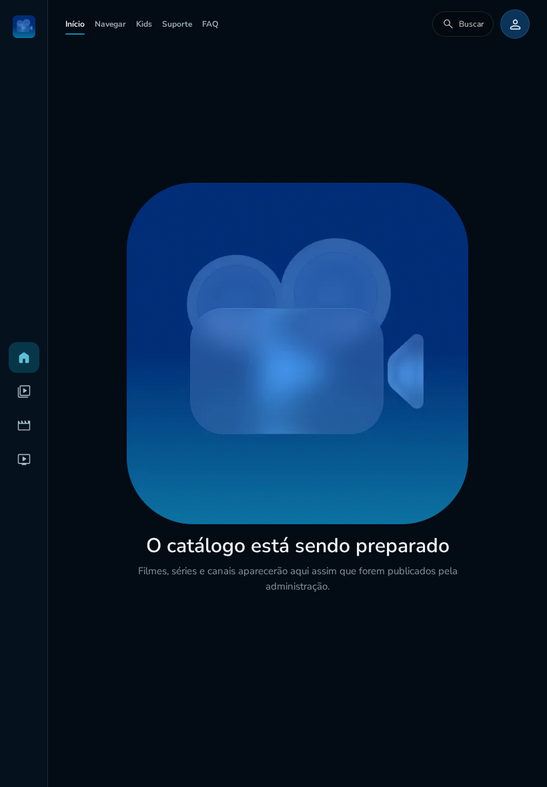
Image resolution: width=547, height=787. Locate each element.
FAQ (210, 24)
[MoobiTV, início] (24, 26)
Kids (144, 24)
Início (75, 24)
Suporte (177, 24)
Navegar (110, 24)
